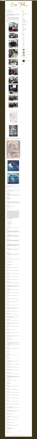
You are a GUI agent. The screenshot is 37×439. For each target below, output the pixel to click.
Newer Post (7, 431)
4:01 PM (7, 219)
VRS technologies (8, 372)
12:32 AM (7, 274)
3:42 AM (7, 327)
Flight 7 (23, 26)
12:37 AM (7, 280)
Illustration (23, 14)
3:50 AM (7, 299)
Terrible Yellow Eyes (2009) (25, 21)
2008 (23, 43)
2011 (23, 41)
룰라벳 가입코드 (8, 382)
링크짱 (7, 400)
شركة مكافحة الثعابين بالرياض (9, 224)
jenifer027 (7, 230)
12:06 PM (7, 408)
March (23, 38)
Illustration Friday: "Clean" (27, 57)
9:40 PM (7, 262)
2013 (23, 34)
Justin (7, 16)
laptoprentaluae (8, 375)
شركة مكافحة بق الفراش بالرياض (9, 222)
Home (13, 431)
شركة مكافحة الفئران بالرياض (9, 223)
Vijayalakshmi (8, 248)
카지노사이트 (8, 310)
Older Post (19, 431)
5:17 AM (7, 293)
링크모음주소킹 (8, 385)
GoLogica (7, 341)
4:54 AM (7, 417)
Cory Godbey (24, 63)
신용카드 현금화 (8, 319)
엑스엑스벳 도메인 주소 (8, 366)
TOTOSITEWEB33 (8, 234)
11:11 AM (7, 199)
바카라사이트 (8, 322)
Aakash (7, 205)
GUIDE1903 (8, 239)
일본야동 (7, 241)
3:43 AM (7, 330)
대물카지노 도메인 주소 (8, 369)
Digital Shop (23, 12)
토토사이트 (8, 246)
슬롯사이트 (8, 357)
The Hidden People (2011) (25, 20)
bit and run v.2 (24, 32)
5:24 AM (7, 346)
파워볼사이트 (8, 338)
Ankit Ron (7, 226)
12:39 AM (7, 283)
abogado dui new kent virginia (13, 286)
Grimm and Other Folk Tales (25, 28)
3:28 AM (7, 268)
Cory (23, 64)
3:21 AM (7, 352)
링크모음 (7, 391)
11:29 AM (7, 420)
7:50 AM (7, 256)
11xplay (15, 308)
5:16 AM (7, 290)
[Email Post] (11, 191)
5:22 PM (7, 196)
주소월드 (7, 397)
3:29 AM (7, 271)
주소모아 (7, 394)
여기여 (7, 403)
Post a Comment (8, 430)
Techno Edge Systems (8, 377)
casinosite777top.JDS (8, 261)
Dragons (23, 25)
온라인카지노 (8, 427)
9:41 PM (7, 265)
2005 (23, 45)
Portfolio (23, 11)
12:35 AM (7, 277)
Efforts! (12, 373)
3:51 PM (7, 429)
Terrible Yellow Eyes (24, 29)
